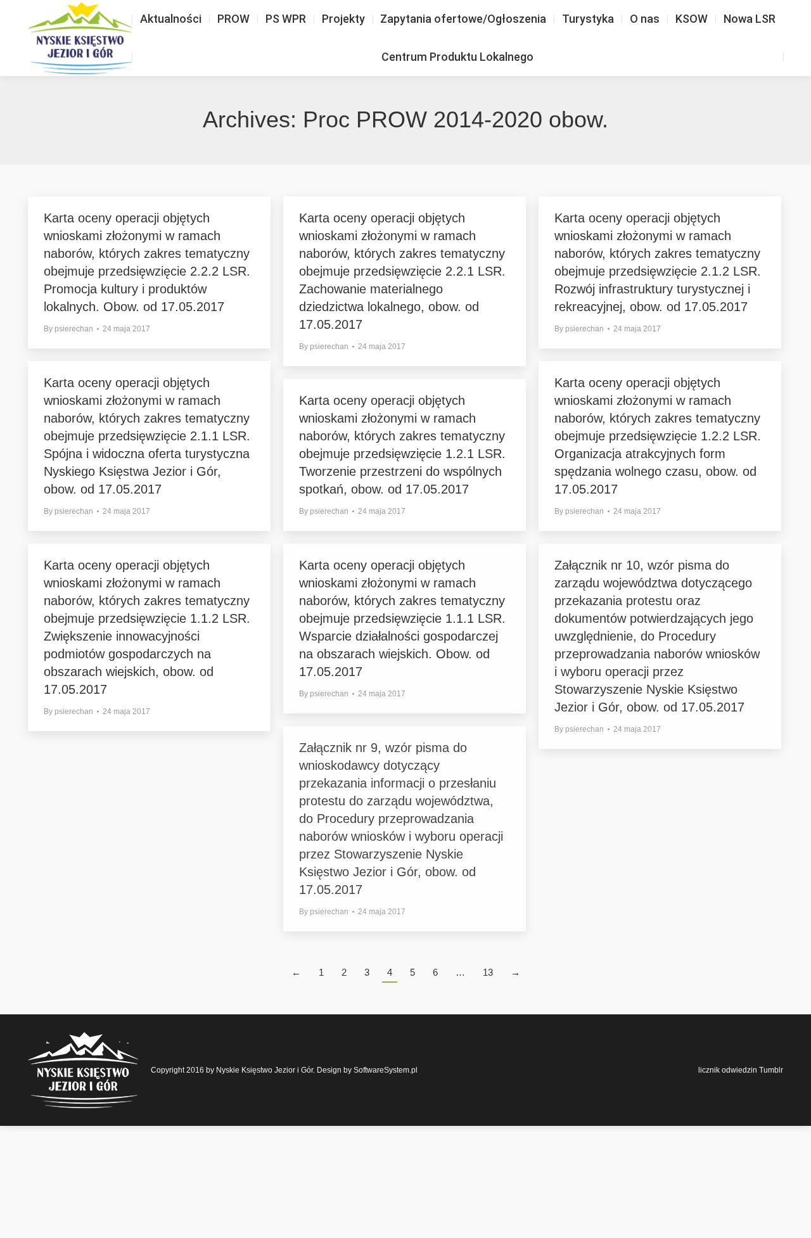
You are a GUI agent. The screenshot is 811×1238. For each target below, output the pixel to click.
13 (488, 972)
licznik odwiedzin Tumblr (740, 1070)
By (68, 328)
